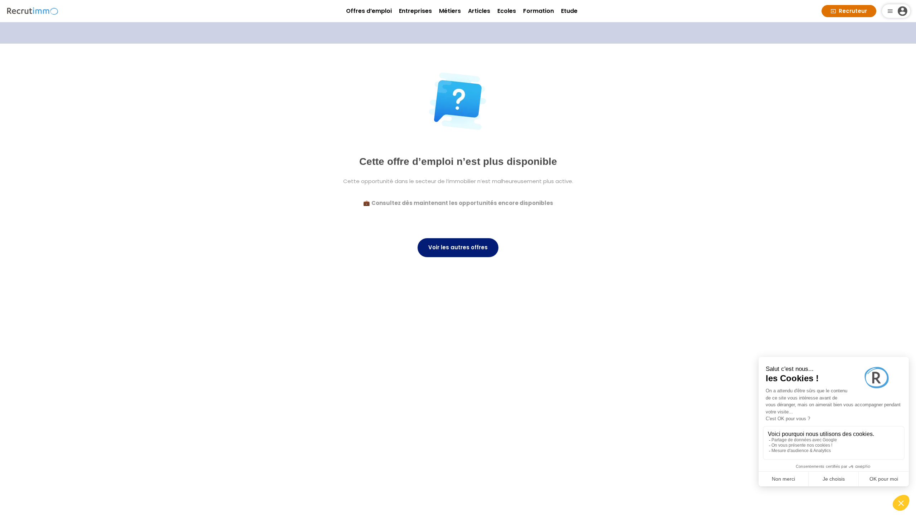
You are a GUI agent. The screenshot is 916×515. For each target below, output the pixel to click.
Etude (569, 11)
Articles (479, 11)
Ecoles (506, 11)
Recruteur (853, 11)
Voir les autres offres (458, 247)
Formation (538, 11)
